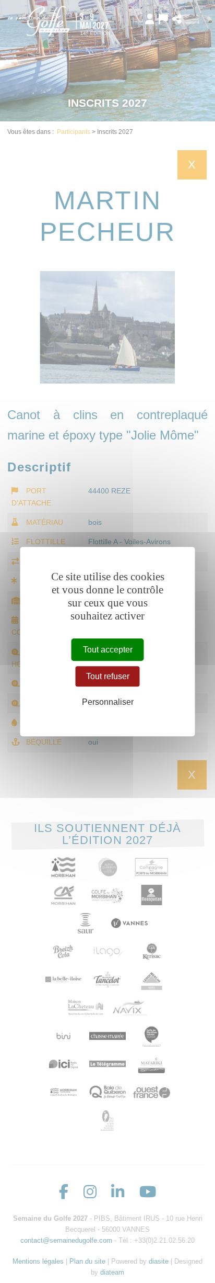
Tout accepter (108, 649)
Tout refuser (107, 676)
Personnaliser (108, 702)
